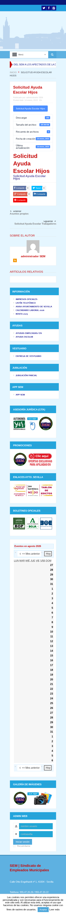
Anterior (17, 211)
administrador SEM (34, 97)
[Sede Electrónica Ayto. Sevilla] (33, 490)
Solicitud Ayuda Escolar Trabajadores (35, 223)
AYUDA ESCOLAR (24, 336)
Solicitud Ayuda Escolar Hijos (30, 108)
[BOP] (19, 523)
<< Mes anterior (31, 553)
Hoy (48, 553)
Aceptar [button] (43, 909)
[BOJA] (32, 523)
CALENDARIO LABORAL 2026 (30, 310)
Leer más (54, 909)
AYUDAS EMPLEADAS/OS (29, 333)
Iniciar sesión (22, 841)
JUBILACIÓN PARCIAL (26, 375)
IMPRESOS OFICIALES (26, 299)
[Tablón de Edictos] (46, 490)
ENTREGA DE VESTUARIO (28, 356)
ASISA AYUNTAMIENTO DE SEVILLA (34, 306)
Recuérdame (23, 846)
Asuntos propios (19, 213)
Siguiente (48, 221)
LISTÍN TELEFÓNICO (26, 303)
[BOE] (45, 523)
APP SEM (20, 394)
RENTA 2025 (22, 314)
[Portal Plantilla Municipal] (19, 490)
